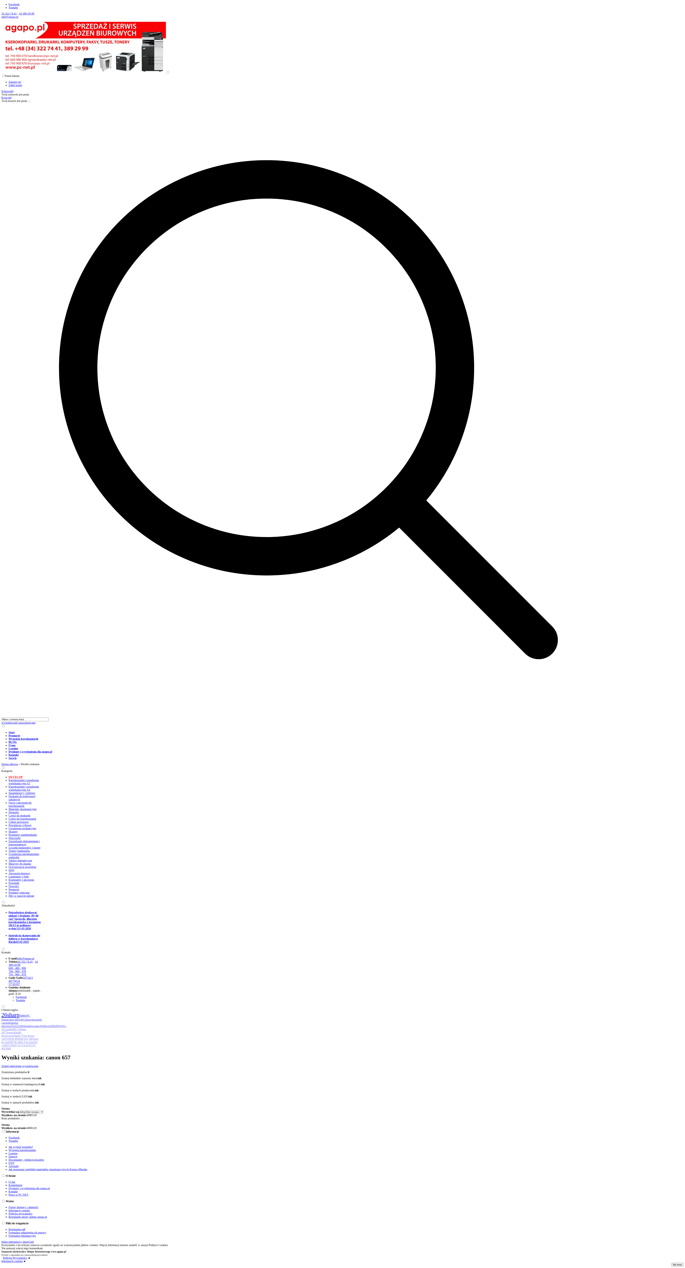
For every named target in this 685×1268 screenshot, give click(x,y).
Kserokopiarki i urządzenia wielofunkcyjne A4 (24, 788)
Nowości (14, 886)
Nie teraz (677, 1264)
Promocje (14, 889)
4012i (23, 1019)
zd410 (10, 1029)
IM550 (60, 1026)
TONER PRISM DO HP (18, 1038)
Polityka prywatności (20, 1213)
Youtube (13, 7)
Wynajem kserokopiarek (22, 1150)
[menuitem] (312, 732)
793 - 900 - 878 (17, 974)
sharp (13, 1015)
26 (4, 1015)
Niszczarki (15, 838)
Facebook (14, 4)
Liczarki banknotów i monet (24, 847)
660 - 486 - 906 (17, 968)
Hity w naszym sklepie (21, 895)
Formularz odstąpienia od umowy (27, 1232)
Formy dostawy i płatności (23, 1207)
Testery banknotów (19, 850)
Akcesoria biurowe (19, 873)
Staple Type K (22, 1035)
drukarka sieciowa (9, 1024)
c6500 (42, 1026)
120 (34, 1115)
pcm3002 (50, 1026)
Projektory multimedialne (23, 834)
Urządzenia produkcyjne (22, 828)
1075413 (28, 977)
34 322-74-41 (9, 13)
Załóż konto (15, 85)
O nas (12, 1181)
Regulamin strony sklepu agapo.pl (28, 1216)
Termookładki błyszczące (11, 1034)
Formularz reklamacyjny (22, 1235)
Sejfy (11, 870)
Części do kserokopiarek (22, 818)
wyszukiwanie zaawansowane (18, 722)
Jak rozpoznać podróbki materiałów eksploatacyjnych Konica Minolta (48, 1169)
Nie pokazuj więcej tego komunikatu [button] (22, 1248)
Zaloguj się (15, 82)
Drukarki (14, 812)
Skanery (13, 831)
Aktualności (8, 905)
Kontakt (6, 952)
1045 (21, 1026)
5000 (22, 1015)
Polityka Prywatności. (15, 1257)
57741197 (14, 984)
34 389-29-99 (26, 13)
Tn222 (15, 1026)
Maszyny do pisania (20, 863)
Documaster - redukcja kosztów (26, 1159)
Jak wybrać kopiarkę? (21, 1146)
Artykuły (14, 1166)
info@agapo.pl (9, 16)
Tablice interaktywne (20, 860)
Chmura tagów (9, 1009)
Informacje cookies (19, 1210)
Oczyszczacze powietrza (22, 866)
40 (28, 1115)
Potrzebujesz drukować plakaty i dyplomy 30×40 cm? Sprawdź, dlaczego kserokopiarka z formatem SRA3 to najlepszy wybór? (25, 920)
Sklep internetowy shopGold (17, 1241)
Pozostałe (14, 883)
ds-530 (18, 1029)
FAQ (11, 1163)
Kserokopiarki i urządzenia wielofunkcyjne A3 (24, 782)
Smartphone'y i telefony (22, 793)
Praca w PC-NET (19, 1194)
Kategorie (6, 770)
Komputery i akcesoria (21, 879)
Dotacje (13, 1156)
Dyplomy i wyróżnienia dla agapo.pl (29, 1188)
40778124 (14, 980)
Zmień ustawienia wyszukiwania (19, 1066)
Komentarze (15, 1185)
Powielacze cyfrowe (20, 825)
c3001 (16, 1019)
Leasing (13, 1153)
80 (30, 1115)
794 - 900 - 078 (17, 971)
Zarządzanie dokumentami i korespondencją (24, 843)
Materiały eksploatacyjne (23, 809)
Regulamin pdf (17, 1229)
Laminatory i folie (19, 876)
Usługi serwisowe (19, 822)
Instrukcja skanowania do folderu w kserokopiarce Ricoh (24, 938)
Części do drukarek (19, 815)
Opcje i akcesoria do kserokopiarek (20, 804)
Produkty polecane (19, 892)
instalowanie (31, 1026)
